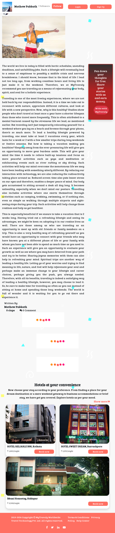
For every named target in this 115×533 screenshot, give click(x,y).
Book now (44, 451)
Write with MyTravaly (101, 110)
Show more (101, 401)
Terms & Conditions (78, 517)
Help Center (82, 520)
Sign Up (100, 6)
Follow (57, 6)
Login (78, 6)
